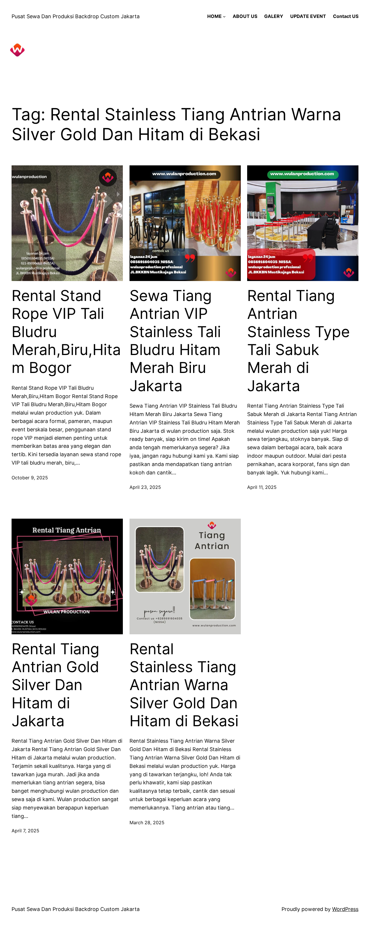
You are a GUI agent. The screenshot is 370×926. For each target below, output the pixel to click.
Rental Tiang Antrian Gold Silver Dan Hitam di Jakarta (55, 685)
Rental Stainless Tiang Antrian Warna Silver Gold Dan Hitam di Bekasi (184, 685)
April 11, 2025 (262, 487)
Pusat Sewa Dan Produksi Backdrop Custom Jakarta (76, 16)
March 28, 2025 (147, 822)
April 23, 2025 (145, 487)
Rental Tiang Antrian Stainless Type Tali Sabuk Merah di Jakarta (298, 341)
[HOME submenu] (224, 16)
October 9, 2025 (30, 477)
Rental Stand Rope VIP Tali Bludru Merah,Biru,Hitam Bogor (66, 332)
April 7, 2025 (25, 830)
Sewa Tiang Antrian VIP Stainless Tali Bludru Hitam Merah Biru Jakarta (175, 341)
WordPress (345, 909)
